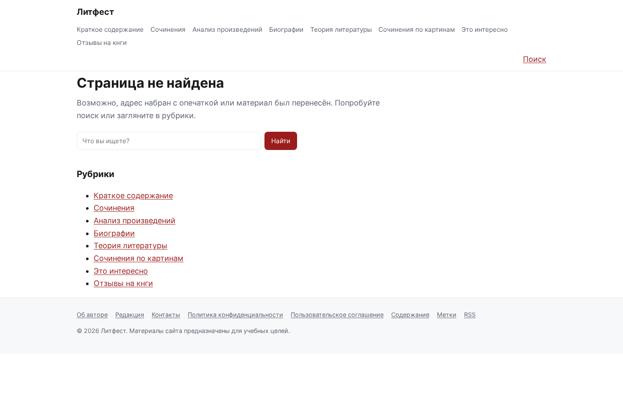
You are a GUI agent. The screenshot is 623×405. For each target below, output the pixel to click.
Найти (280, 141)
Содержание (410, 314)
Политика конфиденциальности (235, 314)
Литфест (95, 12)
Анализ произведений (227, 29)
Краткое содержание (110, 29)
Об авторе (92, 314)
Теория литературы (341, 29)
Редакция (129, 314)
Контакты (166, 314)
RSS (470, 314)
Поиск (534, 59)
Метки (446, 314)
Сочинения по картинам (416, 29)
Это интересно (485, 29)
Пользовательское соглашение (337, 314)
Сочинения (168, 29)
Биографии (286, 29)
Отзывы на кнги (102, 43)
